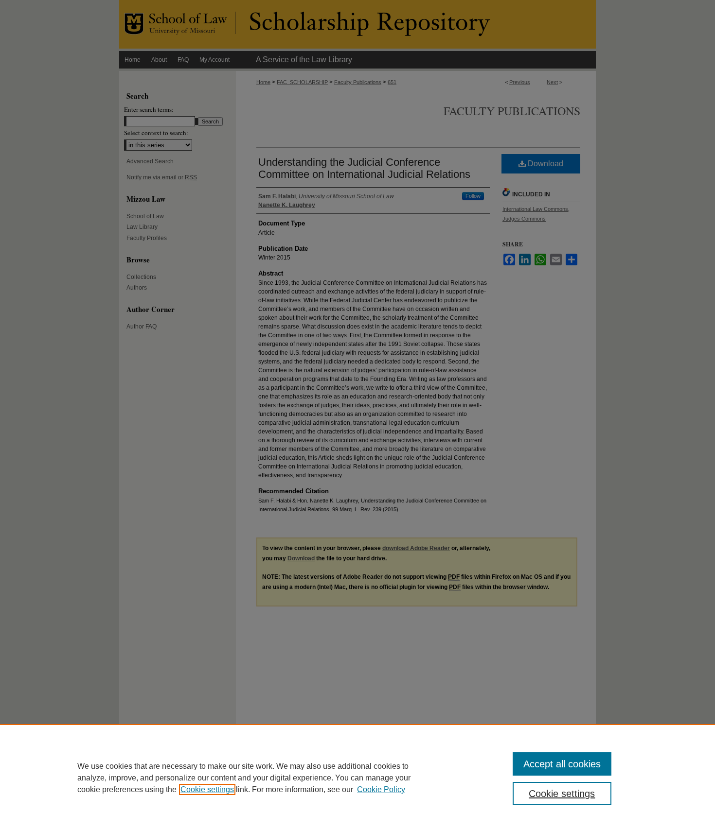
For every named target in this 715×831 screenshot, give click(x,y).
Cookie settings (207, 789)
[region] (357, 777)
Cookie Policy (381, 789)
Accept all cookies (562, 764)
